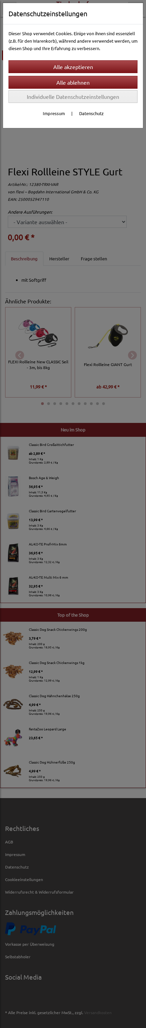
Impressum (54, 113)
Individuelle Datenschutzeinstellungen (73, 96)
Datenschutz (91, 113)
